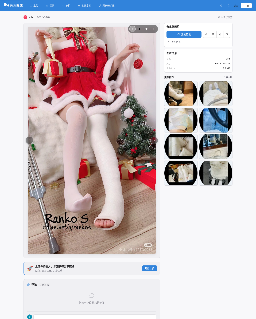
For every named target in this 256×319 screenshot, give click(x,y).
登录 (236, 5)
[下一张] (154, 140)
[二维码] (213, 34)
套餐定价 (86, 5)
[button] (198, 41)
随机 (67, 5)
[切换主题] (229, 5)
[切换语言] (221, 5)
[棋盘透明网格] (153, 29)
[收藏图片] (226, 34)
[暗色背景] (139, 29)
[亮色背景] (146, 29)
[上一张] (29, 140)
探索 (51, 5)
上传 (35, 5)
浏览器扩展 (108, 5)
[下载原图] (206, 34)
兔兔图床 (16, 5)
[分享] (219, 34)
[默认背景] (132, 29)
